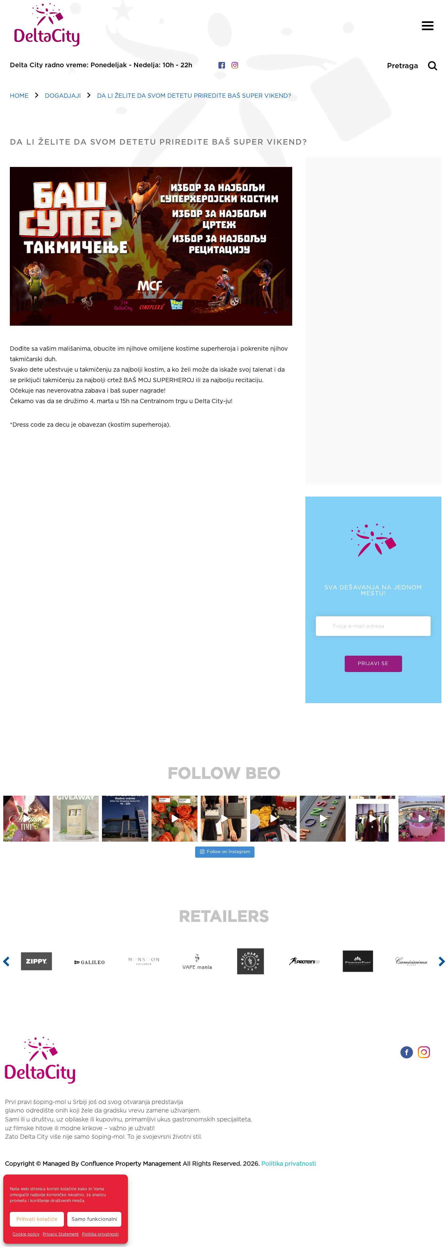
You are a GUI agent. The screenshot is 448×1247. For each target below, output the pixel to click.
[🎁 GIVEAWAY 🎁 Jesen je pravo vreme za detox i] (76, 819)
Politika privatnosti (100, 1234)
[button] (6, 961)
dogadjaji (63, 96)
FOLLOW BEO (224, 774)
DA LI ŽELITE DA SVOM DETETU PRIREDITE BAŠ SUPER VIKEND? (194, 96)
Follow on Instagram (228, 852)
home (19, 96)
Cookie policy (25, 1234)
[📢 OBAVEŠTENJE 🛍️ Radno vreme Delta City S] (125, 819)
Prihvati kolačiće (36, 1219)
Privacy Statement (61, 1234)
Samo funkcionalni (94, 1219)
